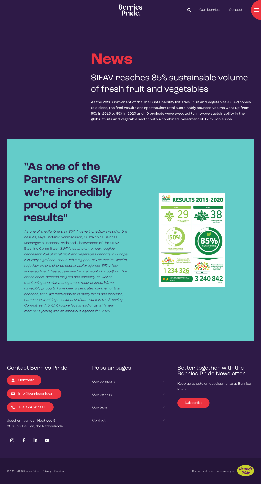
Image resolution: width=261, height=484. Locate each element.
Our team (100, 407)
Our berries (209, 10)
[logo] (130, 10)
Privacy (46, 471)
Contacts (26, 380)
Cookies (59, 471)
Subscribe (193, 403)
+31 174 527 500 (32, 407)
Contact (236, 10)
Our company (103, 381)
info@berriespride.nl (36, 394)
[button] (189, 10)
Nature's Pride (245, 470)
